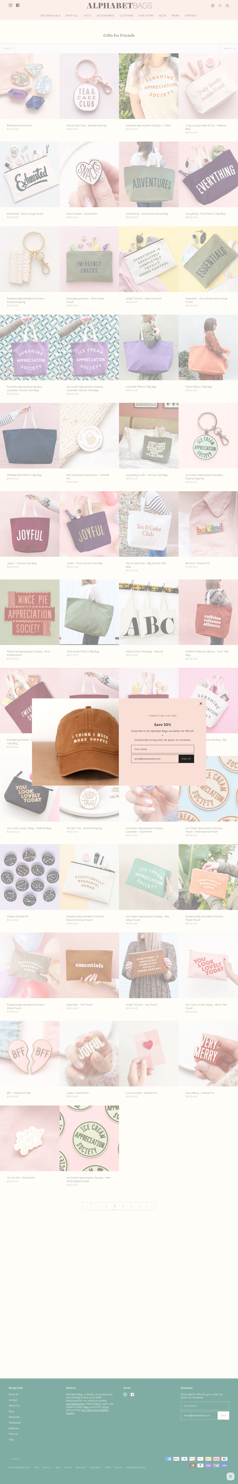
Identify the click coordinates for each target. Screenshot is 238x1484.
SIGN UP (186, 759)
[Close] (201, 703)
